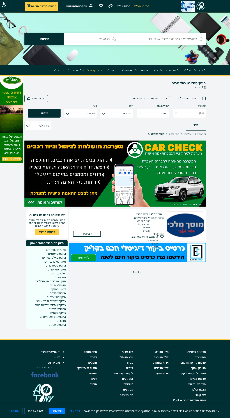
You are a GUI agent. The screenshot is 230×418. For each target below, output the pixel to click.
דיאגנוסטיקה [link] (58, 289)
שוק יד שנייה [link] (53, 363)
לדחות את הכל (35, 411)
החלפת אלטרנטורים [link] (54, 258)
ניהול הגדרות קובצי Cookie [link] (189, 400)
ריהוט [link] (57, 357)
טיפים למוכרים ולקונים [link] (192, 373)
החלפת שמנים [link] (57, 325)
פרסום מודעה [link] (46, 232)
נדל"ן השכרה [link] (161, 357)
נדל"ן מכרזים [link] (161, 368)
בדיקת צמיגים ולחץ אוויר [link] (51, 301)
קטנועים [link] (128, 389)
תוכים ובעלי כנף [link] (87, 368)
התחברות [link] (200, 357)
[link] (4, 4)
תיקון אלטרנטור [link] (56, 297)
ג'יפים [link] (129, 368)
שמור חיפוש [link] (38, 98)
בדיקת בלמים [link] (58, 313)
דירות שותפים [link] (161, 363)
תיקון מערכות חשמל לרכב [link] (50, 281)
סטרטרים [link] (60, 277)
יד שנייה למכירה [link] (51, 352)
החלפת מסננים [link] (57, 254)
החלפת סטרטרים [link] (56, 265)
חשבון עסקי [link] (198, 368)
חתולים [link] (92, 363)
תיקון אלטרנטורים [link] (55, 262)
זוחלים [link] (93, 373)
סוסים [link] (93, 384)
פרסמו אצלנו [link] (198, 379)
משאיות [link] (128, 384)
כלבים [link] (93, 357)
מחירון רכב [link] (126, 395)
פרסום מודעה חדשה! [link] (193, 363)
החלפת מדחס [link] (58, 293)
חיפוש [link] (44, 113)
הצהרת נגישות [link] (197, 384)
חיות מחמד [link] (90, 352)
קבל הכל (57, 411)
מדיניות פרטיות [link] (196, 352)
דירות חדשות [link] (161, 373)
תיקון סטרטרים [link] (57, 269)
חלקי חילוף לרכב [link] (56, 250)
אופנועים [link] (127, 379)
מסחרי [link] (129, 363)
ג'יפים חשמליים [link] (123, 373)
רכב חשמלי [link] (126, 357)
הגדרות (15, 411)
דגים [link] (94, 379)
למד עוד (75, 411)
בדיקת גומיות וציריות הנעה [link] (50, 305)
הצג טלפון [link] (87, 234)
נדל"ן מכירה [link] (162, 352)
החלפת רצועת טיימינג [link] (53, 317)
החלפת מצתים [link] (57, 309)
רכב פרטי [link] (127, 352)
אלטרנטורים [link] (58, 273)
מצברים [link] (61, 321)
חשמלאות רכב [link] (57, 285)
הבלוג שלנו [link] (199, 389)
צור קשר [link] (201, 395)
